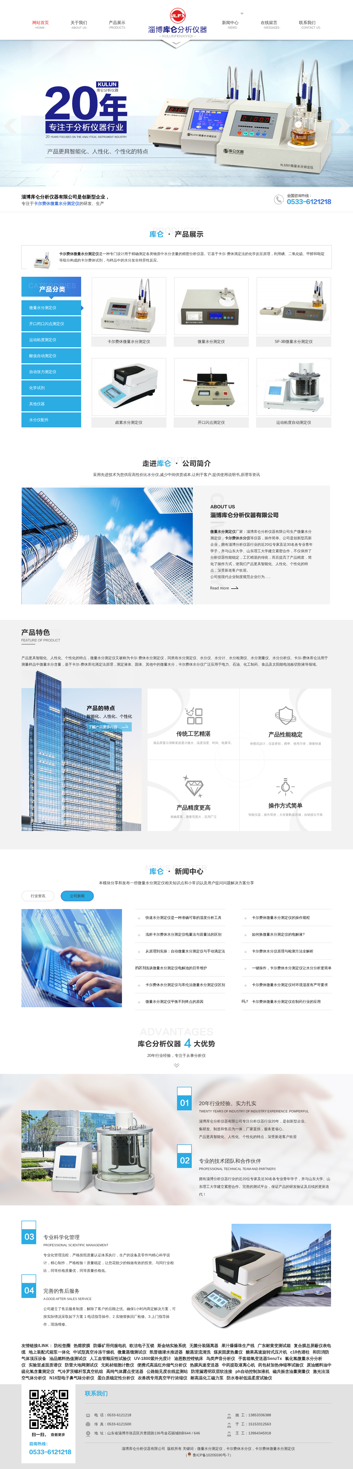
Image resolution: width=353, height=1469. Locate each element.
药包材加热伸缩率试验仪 (281, 1365)
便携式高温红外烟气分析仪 (162, 1365)
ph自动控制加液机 (252, 1371)
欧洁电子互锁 (141, 1345)
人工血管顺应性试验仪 (110, 1358)
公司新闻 (77, 896)
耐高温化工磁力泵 (207, 1378)
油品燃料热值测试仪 (68, 1358)
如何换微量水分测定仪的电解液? (278, 934)
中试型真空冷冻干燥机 (93, 1352)
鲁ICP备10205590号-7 (211, 1455)
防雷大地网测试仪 (81, 1365)
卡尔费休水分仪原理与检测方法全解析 (282, 951)
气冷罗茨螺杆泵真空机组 (80, 1371)
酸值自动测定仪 (42, 355)
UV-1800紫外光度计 (152, 1358)
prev (10, 126)
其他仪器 (37, 404)
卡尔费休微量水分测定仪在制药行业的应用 (286, 1001)
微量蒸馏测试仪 (132, 1352)
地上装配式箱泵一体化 (49, 1352)
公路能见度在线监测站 (167, 1371)
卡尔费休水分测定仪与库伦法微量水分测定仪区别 (185, 985)
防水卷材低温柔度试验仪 (249, 1378)
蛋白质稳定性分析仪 (116, 1378)
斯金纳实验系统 (171, 1345)
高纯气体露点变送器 (124, 1371)
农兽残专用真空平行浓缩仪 (162, 1378)
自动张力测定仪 (42, 372)
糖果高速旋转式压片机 (266, 1352)
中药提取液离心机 (238, 1365)
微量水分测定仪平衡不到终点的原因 (174, 1001)
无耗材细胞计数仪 (117, 1365)
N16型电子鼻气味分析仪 (71, 1378)
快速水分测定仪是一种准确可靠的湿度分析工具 (183, 918)
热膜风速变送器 (204, 1365)
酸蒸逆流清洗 (198, 1352)
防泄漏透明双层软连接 (211, 1371)
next (342, 126)
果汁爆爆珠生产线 (238, 1345)
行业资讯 (38, 896)
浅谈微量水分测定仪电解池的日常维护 (176, 968)
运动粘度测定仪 (42, 339)
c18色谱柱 (300, 1352)
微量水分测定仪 (42, 307)
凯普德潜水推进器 (166, 1352)
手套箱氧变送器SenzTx (260, 1358)
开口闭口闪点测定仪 (46, 323)
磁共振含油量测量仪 (291, 1371)
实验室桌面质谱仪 (45, 1365)
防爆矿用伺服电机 (109, 1345)
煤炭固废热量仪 (228, 1352)
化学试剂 (37, 388)
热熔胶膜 (82, 1345)
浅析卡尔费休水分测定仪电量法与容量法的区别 (183, 934)
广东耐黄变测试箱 (274, 1345)
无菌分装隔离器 (203, 1345)
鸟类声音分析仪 (220, 1358)
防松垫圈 (62, 1345)
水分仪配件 (39, 420)
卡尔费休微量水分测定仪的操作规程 (281, 918)
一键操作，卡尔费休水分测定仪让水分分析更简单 (292, 968)
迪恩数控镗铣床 (188, 1358)
